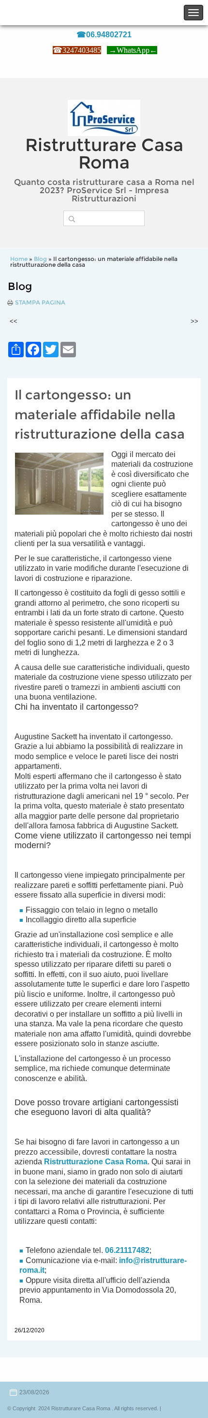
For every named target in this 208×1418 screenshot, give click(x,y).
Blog (40, 258)
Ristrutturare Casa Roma (104, 153)
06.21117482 (127, 1250)
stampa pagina (40, 302)
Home (19, 258)
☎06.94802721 (104, 34)
